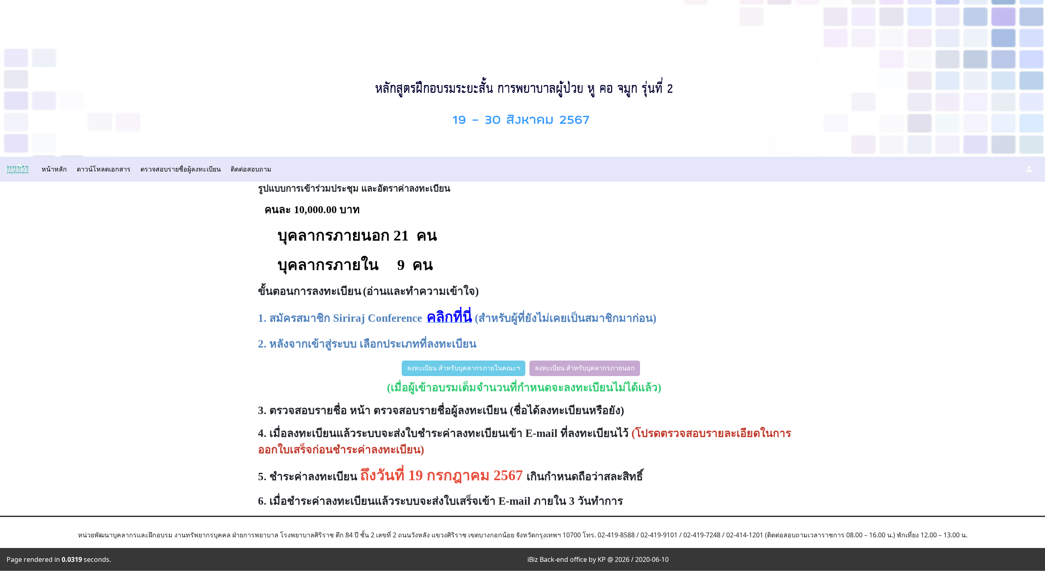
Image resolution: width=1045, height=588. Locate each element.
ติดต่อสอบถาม (251, 169)
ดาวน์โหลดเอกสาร (104, 169)
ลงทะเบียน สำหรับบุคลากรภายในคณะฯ (463, 368)
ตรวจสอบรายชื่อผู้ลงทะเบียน (180, 169)
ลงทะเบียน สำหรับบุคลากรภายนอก (585, 368)
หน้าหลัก (54, 169)
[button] (1029, 169)
